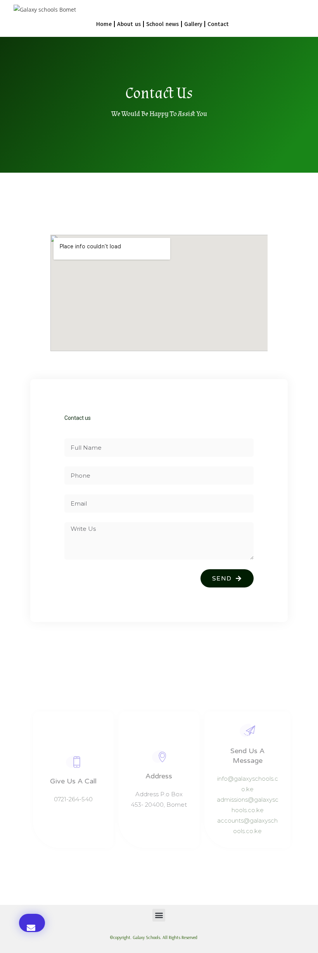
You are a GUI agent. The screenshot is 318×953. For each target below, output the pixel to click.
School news (162, 24)
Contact (218, 24)
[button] (32, 923)
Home (104, 24)
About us (129, 24)
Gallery (193, 24)
